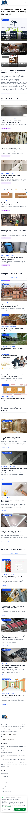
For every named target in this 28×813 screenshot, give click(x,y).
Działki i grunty (6, 20)
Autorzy (3, 770)
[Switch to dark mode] (21, 2)
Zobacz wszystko (14, 101)
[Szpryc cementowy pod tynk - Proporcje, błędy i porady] (14, 61)
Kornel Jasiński (4, 118)
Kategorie (4, 783)
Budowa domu (5, 57)
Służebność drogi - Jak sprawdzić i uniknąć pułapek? (13, 762)
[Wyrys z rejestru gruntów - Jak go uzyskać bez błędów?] (14, 49)
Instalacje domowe (6, 210)
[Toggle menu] (25, 2)
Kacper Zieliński (4, 200)
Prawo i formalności (6, 155)
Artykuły (4, 743)
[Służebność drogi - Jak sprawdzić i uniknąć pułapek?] (14, 29)
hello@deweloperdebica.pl (9, 739)
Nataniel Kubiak (4, 146)
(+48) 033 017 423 (7, 737)
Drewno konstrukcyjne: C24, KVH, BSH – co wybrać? (13, 759)
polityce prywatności (6, 806)
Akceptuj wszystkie (20, 809)
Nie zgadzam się (8, 809)
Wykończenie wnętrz (6, 128)
